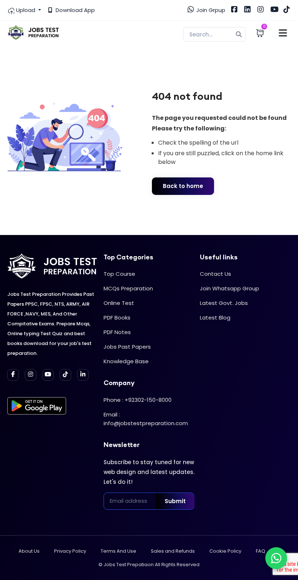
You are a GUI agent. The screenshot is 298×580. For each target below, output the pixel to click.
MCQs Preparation (128, 288)
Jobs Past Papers (127, 346)
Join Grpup (210, 10)
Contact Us (215, 274)
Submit (175, 501)
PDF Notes (117, 332)
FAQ (260, 551)
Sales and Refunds (173, 551)
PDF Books (117, 317)
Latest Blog (215, 317)
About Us (29, 551)
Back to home (183, 186)
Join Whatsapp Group (229, 288)
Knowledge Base (126, 361)
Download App (74, 10)
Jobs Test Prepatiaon (129, 564)
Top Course (119, 274)
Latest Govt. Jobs (224, 303)
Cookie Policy (225, 551)
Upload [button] (26, 10)
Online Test (119, 303)
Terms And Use (118, 551)
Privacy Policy (70, 551)
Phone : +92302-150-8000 (138, 400)
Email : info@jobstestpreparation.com (146, 419)
